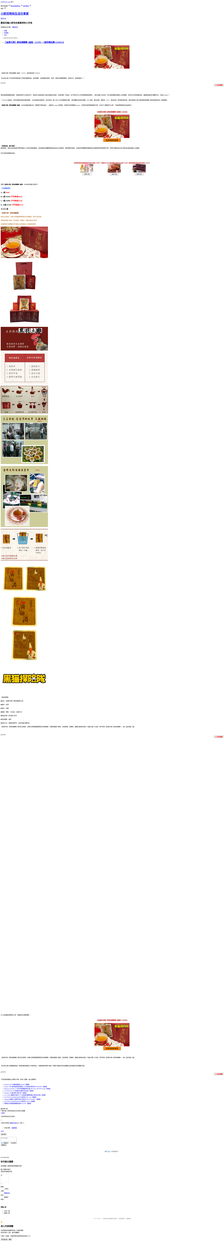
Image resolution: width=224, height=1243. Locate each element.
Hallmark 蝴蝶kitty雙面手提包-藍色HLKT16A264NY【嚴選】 (22, 1099)
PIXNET (99, 1218)
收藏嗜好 (14, 1128)
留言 (15, 1123)
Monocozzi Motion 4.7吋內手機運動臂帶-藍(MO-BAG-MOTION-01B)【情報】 (27, 1088)
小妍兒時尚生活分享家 (15, 13)
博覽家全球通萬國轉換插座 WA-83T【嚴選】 (18, 1103)
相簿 (5, 30)
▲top (2, 1131)
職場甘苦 (15, 27)
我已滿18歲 (4, 1239)
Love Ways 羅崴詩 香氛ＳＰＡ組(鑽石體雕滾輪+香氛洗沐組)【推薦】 (25, 1095)
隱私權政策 (122, 1218)
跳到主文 (3, 18)
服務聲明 (128, 1218)
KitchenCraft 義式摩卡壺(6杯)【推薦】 (15, 1093)
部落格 (6, 33)
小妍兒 (3, 1113)
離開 (10, 1239)
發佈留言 (3, 1145)
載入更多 (3, 1134)
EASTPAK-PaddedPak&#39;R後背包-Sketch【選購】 (20, 1101)
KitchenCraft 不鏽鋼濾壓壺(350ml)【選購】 (17, 1084)
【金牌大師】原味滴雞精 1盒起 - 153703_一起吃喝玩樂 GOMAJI (34, 42)
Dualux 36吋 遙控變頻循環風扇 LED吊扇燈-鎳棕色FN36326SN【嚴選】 (26, 1086)
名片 (5, 35)
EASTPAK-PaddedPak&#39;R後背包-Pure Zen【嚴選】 (20, 1097)
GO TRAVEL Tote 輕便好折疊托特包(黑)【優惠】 (19, 1091)
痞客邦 (12, 1123)
